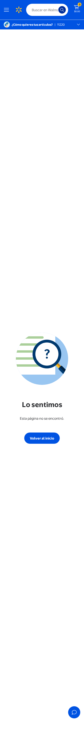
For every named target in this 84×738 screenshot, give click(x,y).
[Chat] (74, 712)
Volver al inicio (42, 438)
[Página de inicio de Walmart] (18, 10)
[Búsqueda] (62, 10)
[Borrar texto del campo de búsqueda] (56, 10)
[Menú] (7, 10)
